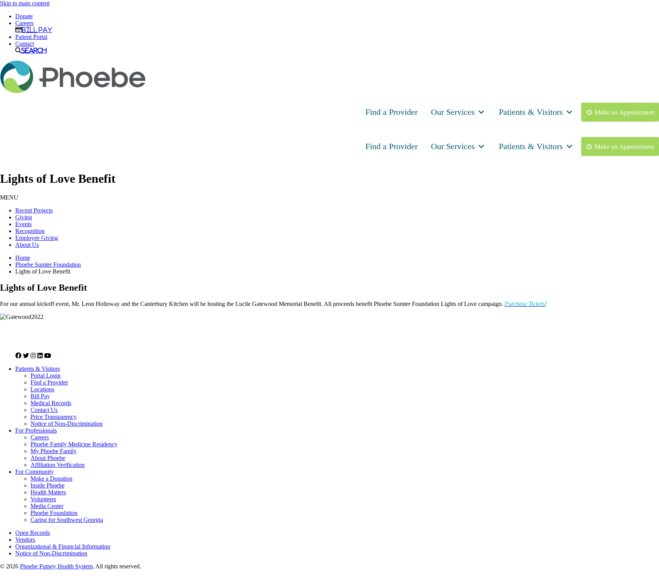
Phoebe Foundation (54, 513)
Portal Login (46, 375)
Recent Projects (34, 210)
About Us (27, 244)
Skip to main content (25, 3)
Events (23, 224)
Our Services (453, 112)
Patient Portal (31, 37)
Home (22, 257)
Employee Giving (36, 238)
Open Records (32, 532)
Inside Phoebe (47, 485)
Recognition (30, 231)
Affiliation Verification (58, 465)
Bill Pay (37, 30)
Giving (23, 217)
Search (34, 50)
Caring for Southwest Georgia (67, 519)
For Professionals (36, 430)
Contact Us (44, 410)
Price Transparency (54, 416)
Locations (42, 389)
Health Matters (48, 492)
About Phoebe (48, 458)
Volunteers (43, 499)
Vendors (25, 539)
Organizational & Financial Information (62, 546)
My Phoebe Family (54, 451)
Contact (24, 43)
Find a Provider (391, 112)
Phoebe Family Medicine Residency (74, 444)
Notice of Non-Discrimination (67, 423)
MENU (9, 197)
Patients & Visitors (531, 112)
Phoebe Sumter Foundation (48, 264)
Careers (24, 23)
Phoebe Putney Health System (56, 566)
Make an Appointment (624, 112)
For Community (34, 471)
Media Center (47, 506)
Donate (24, 16)
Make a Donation (51, 478)
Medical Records (51, 403)
